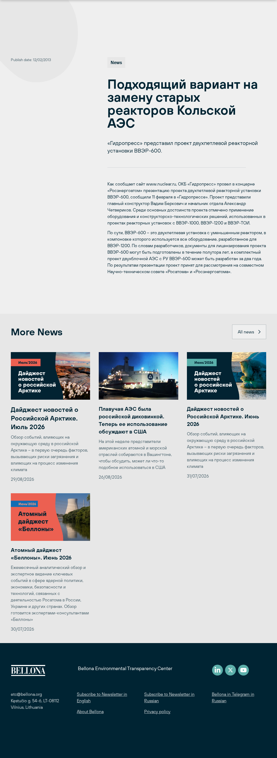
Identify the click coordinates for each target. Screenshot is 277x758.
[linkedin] (217, 670)
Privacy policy (157, 711)
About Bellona (90, 711)
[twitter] (230, 670)
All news (246, 331)
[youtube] (243, 670)
